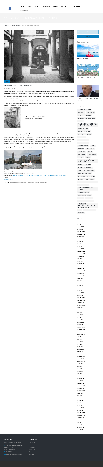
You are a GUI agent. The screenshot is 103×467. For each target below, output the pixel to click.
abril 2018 (79, 422)
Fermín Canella (90, 148)
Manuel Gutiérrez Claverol (86, 161)
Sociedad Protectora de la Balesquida (86, 205)
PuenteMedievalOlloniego (84, 195)
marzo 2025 (80, 246)
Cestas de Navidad (84, 134)
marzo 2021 (80, 346)
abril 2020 (79, 373)
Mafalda (87, 157)
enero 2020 (80, 381)
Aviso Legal (7, 464)
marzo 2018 (80, 425)
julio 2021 (79, 337)
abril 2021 (79, 344)
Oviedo (91, 176)
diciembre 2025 (81, 231)
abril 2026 (79, 224)
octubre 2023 (80, 273)
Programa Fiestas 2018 (83, 192)
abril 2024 (79, 258)
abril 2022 (79, 317)
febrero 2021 (80, 349)
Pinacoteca (94, 182)
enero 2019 (80, 410)
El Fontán (81, 148)
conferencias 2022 (83, 143)
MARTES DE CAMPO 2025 (86, 170)
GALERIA (31, 454)
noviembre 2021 (81, 329)
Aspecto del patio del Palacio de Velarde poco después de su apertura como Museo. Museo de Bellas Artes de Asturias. (39, 175)
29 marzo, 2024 (9, 88)
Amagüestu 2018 (91, 112)
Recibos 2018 (89, 198)
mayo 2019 (80, 400)
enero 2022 (80, 324)
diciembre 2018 (81, 412)
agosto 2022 (80, 307)
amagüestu (81, 112)
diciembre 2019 (81, 383)
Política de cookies (14, 464)
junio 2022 (79, 312)
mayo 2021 (80, 341)
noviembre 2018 (81, 415)
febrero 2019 (80, 407)
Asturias (80, 115)
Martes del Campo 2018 (84, 173)
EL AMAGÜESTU (33, 447)
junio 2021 (79, 339)
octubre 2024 (80, 256)
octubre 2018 (80, 417)
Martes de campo (84, 164)
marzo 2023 (80, 290)
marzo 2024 (80, 261)
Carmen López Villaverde (87, 125)
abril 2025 (79, 244)
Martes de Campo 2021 (85, 167)
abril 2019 (79, 403)
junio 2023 (79, 283)
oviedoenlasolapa (83, 182)
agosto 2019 (80, 393)
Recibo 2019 (80, 198)
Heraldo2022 (81, 151)
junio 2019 (79, 398)
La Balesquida (92, 154)
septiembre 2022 (81, 305)
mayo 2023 (80, 285)
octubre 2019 (80, 388)
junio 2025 (79, 239)
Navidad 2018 (81, 176)
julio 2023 (79, 280)
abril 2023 (79, 288)
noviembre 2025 (81, 234)
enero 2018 (80, 429)
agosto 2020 (80, 363)
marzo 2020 (80, 376)
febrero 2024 (80, 263)
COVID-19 (93, 145)
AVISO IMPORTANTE (82, 58)
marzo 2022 (80, 319)
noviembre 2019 (81, 385)
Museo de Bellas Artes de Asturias (18, 86)
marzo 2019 (80, 405)
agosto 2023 (80, 278)
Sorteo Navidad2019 (89, 210)
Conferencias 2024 (83, 145)
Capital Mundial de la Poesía (86, 118)
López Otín (80, 157)
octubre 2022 (80, 302)
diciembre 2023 (81, 268)
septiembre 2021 (81, 334)
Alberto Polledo (84, 109)
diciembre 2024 (81, 251)
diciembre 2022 (81, 297)
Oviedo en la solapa (86, 179)
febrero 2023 (80, 292)
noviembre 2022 (81, 300)
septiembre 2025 (81, 236)
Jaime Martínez (81, 154)
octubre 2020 (80, 359)
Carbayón (80, 121)
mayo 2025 (80, 241)
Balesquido (88, 115)
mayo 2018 (80, 420)
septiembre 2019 (81, 390)
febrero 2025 (80, 248)
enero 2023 (80, 295)
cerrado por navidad (84, 131)
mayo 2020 (80, 371)
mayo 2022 (80, 315)
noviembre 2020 (81, 356)
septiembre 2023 (81, 275)
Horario (89, 151)
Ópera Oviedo (81, 212)
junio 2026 (79, 222)
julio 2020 (79, 366)
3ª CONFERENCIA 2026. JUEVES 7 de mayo (87, 98)
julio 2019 (79, 395)
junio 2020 (79, 368)
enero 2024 (80, 266)
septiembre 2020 (81, 361)
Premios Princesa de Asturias (85, 188)
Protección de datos (23, 464)
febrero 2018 (80, 427)
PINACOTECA (32, 449)
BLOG (7, 81)
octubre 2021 (80, 332)
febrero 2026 (80, 226)
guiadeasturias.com (8, 179)
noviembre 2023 (81, 271)
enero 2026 (80, 229)
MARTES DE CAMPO (34, 445)
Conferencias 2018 (83, 140)
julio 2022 (79, 310)
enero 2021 (80, 351)
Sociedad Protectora (85, 201)
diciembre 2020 (81, 354)
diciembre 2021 (81, 327)
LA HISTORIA (32, 442)
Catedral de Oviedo (83, 128)
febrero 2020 (80, 378)
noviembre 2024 (81, 253)
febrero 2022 (80, 322)
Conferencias (81, 137)
